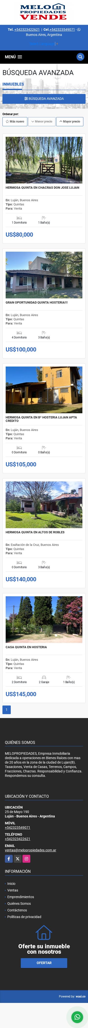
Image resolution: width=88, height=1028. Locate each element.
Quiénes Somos (19, 903)
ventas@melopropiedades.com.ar (30, 850)
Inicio (11, 884)
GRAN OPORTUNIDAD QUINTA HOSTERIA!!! (37, 302)
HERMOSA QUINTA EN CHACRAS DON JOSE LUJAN (42, 187)
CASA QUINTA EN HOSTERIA (26, 647)
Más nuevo (16, 121)
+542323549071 (62, 29)
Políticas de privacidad (24, 917)
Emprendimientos (20, 897)
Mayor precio (71, 121)
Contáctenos (17, 910)
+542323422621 (27, 29)
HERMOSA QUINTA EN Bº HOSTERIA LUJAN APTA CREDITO (41, 419)
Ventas (12, 890)
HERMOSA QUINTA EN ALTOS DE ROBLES (35, 532)
